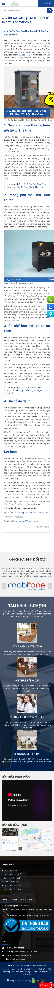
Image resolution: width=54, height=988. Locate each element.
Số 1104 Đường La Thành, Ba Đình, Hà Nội (29, 512)
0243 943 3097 (32, 951)
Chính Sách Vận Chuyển (13, 885)
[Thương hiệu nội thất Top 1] (15, 2)
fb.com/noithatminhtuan (15, 959)
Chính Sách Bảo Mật (11, 870)
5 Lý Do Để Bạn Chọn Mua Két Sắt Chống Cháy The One (27, 186)
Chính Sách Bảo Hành (12, 878)
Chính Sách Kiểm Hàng (12, 889)
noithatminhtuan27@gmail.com (24, 521)
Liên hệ (47, 3)
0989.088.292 (17, 517)
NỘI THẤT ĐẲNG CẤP (27, 680)
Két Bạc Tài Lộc (25, 55)
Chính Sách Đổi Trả (11, 882)
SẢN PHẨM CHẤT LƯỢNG (27, 646)
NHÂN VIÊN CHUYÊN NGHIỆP (27, 717)
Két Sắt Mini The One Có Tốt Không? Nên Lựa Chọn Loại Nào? (27, 390)
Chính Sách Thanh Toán (13, 874)
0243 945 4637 (19, 951)
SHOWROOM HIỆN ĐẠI (27, 753)
